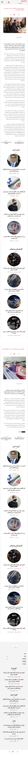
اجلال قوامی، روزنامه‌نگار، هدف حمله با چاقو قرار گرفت (6, 143)
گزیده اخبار (16, 150)
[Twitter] (11, 15)
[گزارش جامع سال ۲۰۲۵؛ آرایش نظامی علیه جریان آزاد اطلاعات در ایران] (14, 259)
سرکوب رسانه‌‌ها (17, 293)
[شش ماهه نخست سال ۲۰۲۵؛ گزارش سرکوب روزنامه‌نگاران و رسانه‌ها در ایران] (14, 302)
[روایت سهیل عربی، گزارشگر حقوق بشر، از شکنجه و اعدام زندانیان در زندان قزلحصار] (14, 205)
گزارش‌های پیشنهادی (16, 249)
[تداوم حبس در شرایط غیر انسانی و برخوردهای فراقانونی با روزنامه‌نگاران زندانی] (14, 160)
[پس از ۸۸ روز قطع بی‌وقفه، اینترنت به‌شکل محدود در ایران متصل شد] (14, 228)
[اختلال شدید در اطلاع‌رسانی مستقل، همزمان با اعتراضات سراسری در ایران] (14, 280)
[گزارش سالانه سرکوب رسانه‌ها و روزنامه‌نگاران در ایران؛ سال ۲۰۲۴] (14, 323)
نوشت (21, 74)
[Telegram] (14, 15)
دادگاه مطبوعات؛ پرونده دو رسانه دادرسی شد (14, 739)
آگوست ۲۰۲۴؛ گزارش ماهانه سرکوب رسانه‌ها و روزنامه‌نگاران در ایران (19, 143)
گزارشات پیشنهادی (17, 271)
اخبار (18, 173)
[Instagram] (19, 15)
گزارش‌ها (14, 669)
